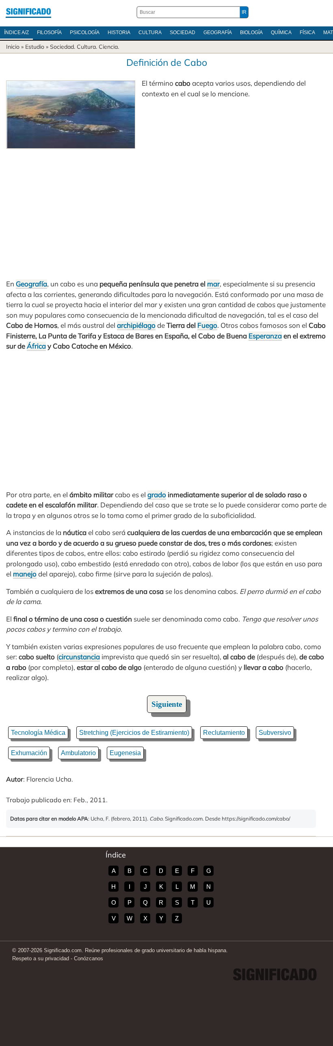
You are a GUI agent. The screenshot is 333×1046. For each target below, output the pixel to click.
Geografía (217, 32)
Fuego (207, 325)
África (36, 346)
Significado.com (28, 12)
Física (307, 32)
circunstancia (79, 656)
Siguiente (166, 704)
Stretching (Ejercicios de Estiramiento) (134, 732)
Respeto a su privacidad (40, 958)
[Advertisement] (166, 209)
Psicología (84, 32)
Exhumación (29, 752)
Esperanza (265, 335)
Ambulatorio (78, 752)
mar (213, 283)
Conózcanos (88, 958)
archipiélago (136, 325)
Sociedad (182, 32)
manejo (25, 574)
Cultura (150, 32)
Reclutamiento (224, 732)
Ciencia (108, 46)
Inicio (12, 46)
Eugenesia (125, 752)
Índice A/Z (16, 32)
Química (281, 32)
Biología (251, 32)
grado (156, 494)
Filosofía (49, 32)
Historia (119, 32)
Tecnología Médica (38, 732)
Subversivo (275, 732)
